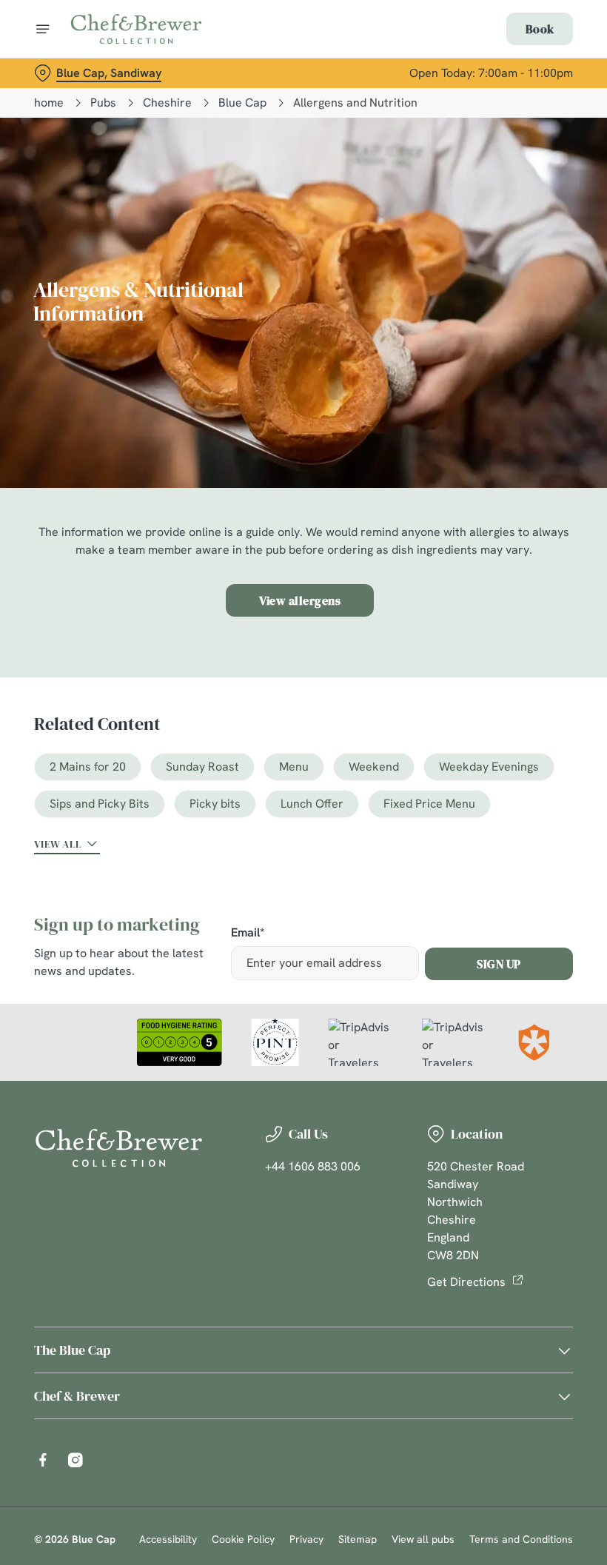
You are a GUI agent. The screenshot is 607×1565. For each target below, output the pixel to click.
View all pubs (423, 1539)
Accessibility (168, 1539)
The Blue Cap (72, 1350)
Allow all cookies (495, 936)
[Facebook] (43, 1460)
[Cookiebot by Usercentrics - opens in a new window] (525, 617)
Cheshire (167, 102)
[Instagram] (75, 1460)
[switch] (229, 834)
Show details (527, 888)
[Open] (43, 29)
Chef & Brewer (77, 1396)
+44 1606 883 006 (312, 1166)
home (49, 102)
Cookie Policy (243, 1539)
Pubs (103, 102)
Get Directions (466, 1282)
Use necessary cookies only (300, 936)
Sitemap (357, 1539)
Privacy (306, 1539)
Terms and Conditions (521, 1539)
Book (539, 29)
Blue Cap (242, 102)
